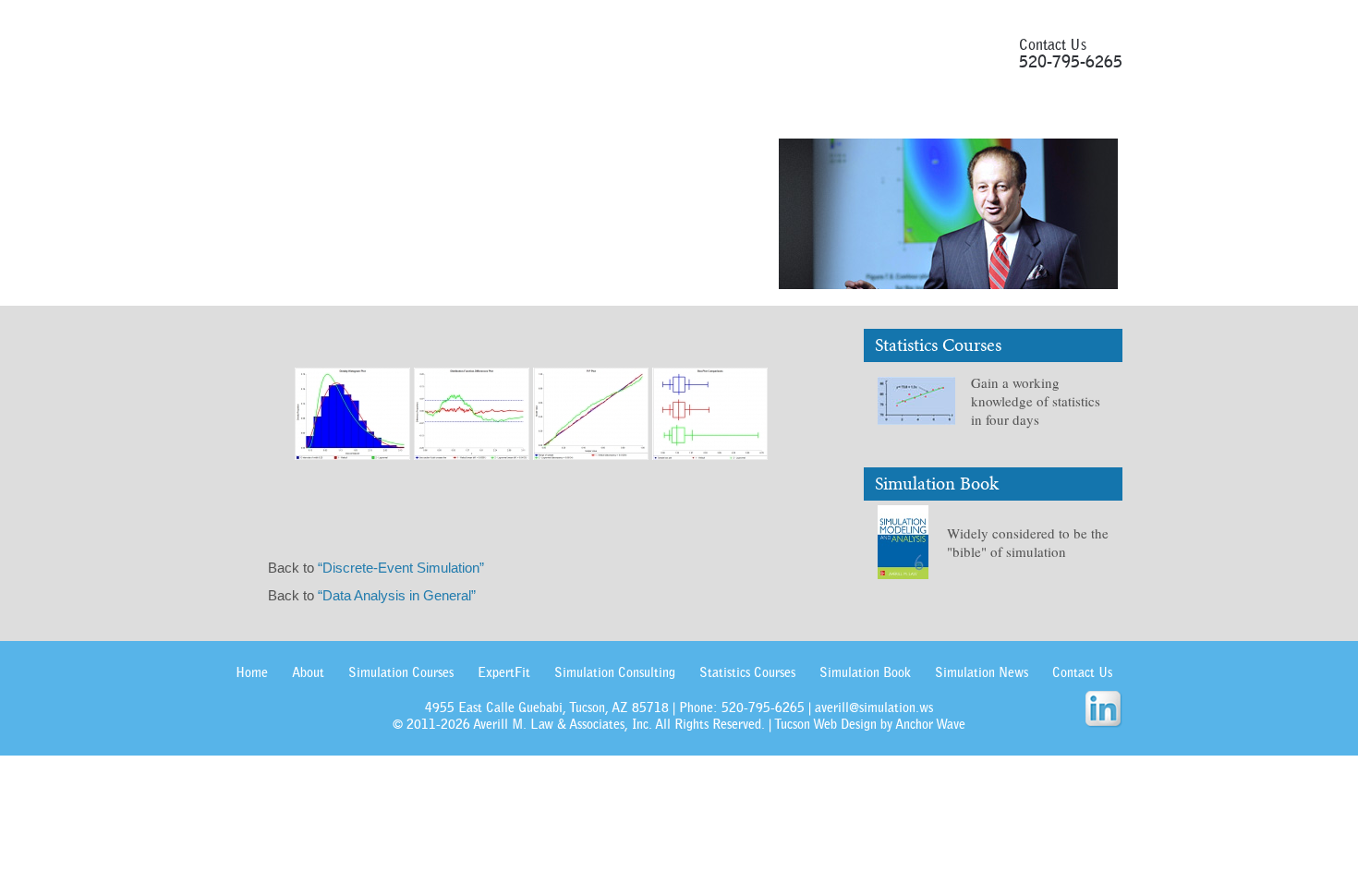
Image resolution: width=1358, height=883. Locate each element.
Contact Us (1039, 112)
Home (252, 672)
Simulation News (930, 112)
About (266, 112)
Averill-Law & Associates (449, 49)
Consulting (565, 112)
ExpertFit (479, 112)
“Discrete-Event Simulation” (401, 567)
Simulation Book (803, 112)
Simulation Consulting (614, 672)
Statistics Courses (674, 112)
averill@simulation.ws (874, 707)
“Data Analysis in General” (397, 595)
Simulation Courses (367, 112)
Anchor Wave (930, 724)
